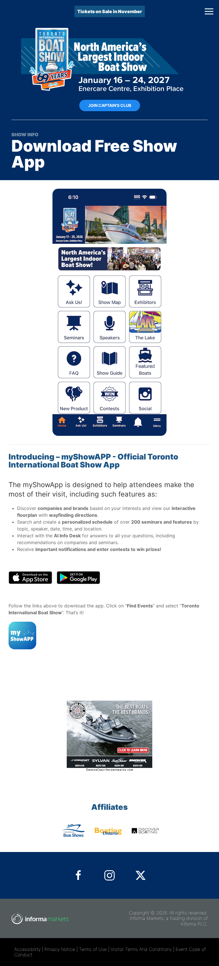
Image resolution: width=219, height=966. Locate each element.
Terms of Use (93, 949)
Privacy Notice (59, 949)
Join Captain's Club (109, 105)
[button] (209, 11)
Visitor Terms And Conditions (141, 949)
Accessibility (27, 949)
